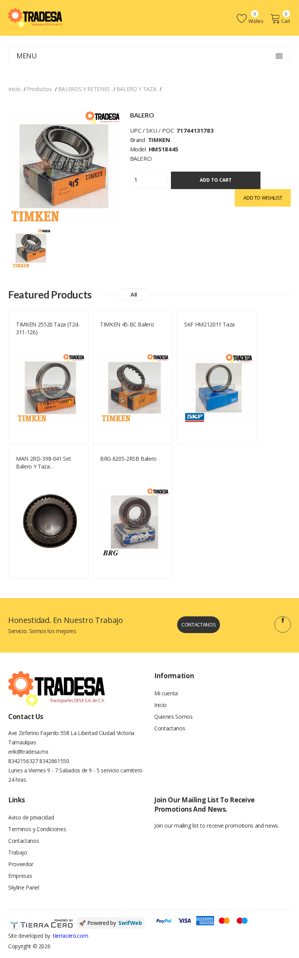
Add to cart (216, 180)
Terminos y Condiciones (37, 829)
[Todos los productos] (31, 247)
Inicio (14, 89)
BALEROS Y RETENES (84, 89)
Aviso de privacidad (31, 817)
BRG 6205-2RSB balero (128, 458)
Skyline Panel (23, 887)
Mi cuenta (166, 693)
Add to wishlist (262, 197)
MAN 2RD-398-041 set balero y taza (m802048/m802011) (43, 462)
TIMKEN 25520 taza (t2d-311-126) (48, 328)
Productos (39, 89)
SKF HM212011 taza (209, 324)
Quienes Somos (173, 716)
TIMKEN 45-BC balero (127, 324)
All (133, 294)
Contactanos (198, 624)
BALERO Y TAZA (136, 89)
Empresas (20, 875)
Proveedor (20, 864)
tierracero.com (70, 935)
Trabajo (17, 852)
